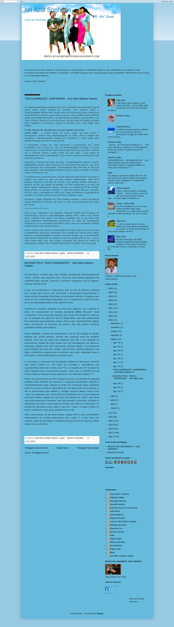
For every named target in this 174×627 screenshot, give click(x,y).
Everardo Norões (117, 504)
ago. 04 (117, 383)
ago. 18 (117, 358)
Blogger (100, 613)
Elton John (121, 236)
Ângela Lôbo (115, 549)
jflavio (112, 552)
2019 (110, 316)
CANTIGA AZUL (123, 127)
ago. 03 (117, 387)
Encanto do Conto (116, 452)
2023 (110, 300)
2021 (110, 308)
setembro (115, 335)
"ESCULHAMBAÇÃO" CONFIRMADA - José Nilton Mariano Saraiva (61, 98)
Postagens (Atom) (40, 453)
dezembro (115, 323)
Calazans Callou (117, 497)
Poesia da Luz (116, 528)
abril (113, 404)
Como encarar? (123, 188)
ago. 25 (117, 350)
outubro (114, 331)
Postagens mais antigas (88, 448)
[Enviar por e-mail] (26, 256)
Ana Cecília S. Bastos (119, 494)
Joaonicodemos (117, 515)
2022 (110, 304)
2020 (110, 312)
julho (113, 396)
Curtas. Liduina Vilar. (125, 203)
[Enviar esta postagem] (87, 253)
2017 (110, 413)
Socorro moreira (117, 532)
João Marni (115, 511)
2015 (110, 421)
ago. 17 (117, 362)
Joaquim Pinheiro (117, 518)
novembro (115, 327)
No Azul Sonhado (48, 9)
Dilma (79, 312)
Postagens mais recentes (36, 448)
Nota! (110, 173)
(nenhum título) (123, 115)
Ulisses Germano (117, 542)
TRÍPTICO (121, 221)
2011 (110, 436)
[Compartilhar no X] (30, 256)
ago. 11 (116, 366)
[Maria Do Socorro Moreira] (106, 590)
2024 (110, 296)
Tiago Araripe (115, 539)
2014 (110, 425)
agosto (114, 339)
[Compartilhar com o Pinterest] (34, 256)
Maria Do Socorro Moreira (111, 586)
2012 (110, 433)
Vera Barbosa (116, 545)
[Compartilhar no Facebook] (32, 256)
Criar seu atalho (109, 593)
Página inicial (62, 448)
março (114, 408)
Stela (112, 535)
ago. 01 (117, 391)
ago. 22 (117, 354)
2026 (110, 288)
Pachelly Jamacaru (118, 525)
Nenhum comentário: (75, 253)
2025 (110, 292)
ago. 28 (117, 346)
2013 (110, 429)
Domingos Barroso (118, 501)
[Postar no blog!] (28, 256)
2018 (110, 320)
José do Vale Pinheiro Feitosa (123, 521)
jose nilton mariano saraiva (122, 556)
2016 (110, 417)
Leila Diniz (120, 100)
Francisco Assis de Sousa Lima (124, 508)
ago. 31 (117, 342)
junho (113, 400)
